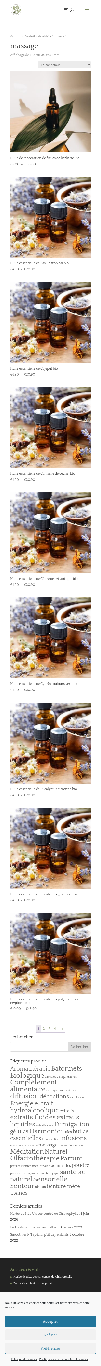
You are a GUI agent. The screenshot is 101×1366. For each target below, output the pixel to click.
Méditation (27, 1151)
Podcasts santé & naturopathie (33, 1227)
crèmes (71, 1090)
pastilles (15, 1166)
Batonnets (66, 1068)
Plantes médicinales (35, 1166)
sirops (40, 1187)
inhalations (17, 1145)
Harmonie (45, 1131)
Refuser (50, 1335)
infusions (73, 1138)
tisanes (18, 1193)
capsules (50, 1076)
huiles (66, 1132)
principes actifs (20, 1173)
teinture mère (63, 1186)
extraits (67, 1111)
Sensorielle (50, 1179)
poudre (80, 1165)
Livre (34, 1145)
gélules (19, 1131)
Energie (22, 1103)
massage (48, 1145)
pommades (61, 1165)
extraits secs (44, 1125)
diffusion (24, 1096)
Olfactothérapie (35, 1158)
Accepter (50, 1321)
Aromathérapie (30, 1069)
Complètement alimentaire (33, 1086)
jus (26, 1145)
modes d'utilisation (70, 1145)
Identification (50, 1139)
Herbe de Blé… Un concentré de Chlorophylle (44, 1214)
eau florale (77, 1097)
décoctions (54, 1096)
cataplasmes (67, 1077)
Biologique (27, 1076)
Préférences (51, 1348)
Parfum (71, 1158)
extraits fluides (33, 1117)
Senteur (22, 1186)
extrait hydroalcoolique (34, 1107)
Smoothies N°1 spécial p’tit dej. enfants (39, 1235)
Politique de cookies (24, 1359)
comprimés (56, 1090)
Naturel (56, 1151)
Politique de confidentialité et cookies (63, 1359)
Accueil (15, 36)
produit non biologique (44, 1173)
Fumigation (71, 1124)
